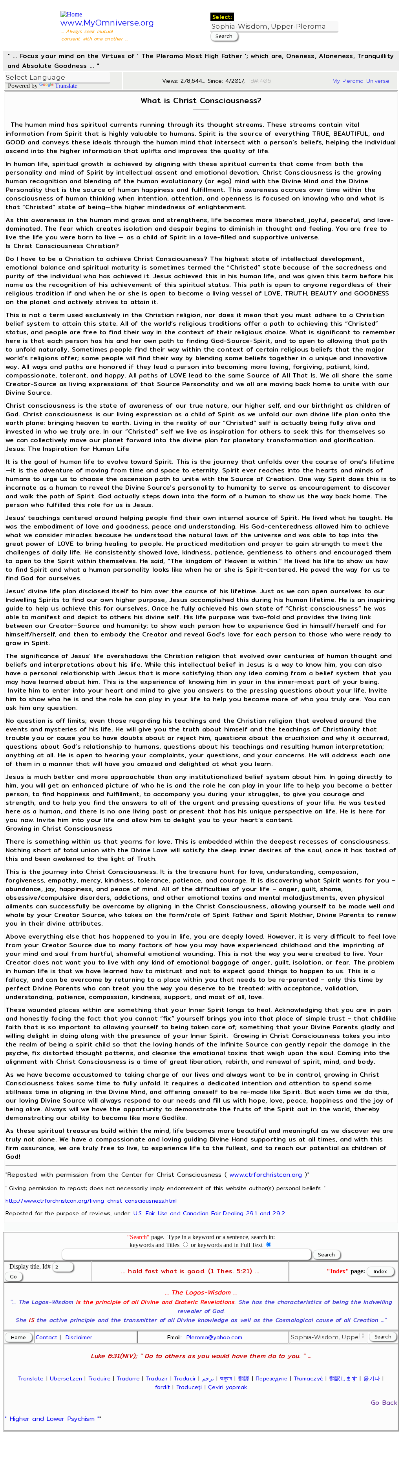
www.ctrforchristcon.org (265, 1175)
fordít (162, 1387)
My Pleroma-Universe (361, 81)
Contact (46, 1337)
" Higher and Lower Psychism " (52, 1419)
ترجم (208, 1378)
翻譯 (243, 1378)
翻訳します (343, 1378)
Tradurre (128, 1378)
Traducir (185, 1378)
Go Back (384, 1403)
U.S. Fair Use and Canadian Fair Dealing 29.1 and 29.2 (209, 1213)
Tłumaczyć (308, 1378)
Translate (66, 85)
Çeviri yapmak (227, 1387)
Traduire (99, 1378)
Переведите (271, 1378)
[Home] (71, 14)
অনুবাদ (226, 1378)
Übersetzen (66, 1378)
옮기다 (372, 1378)
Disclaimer (79, 1337)
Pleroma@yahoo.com (214, 1337)
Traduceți (189, 1387)
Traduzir (157, 1378)
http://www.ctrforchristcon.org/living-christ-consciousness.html (91, 1200)
